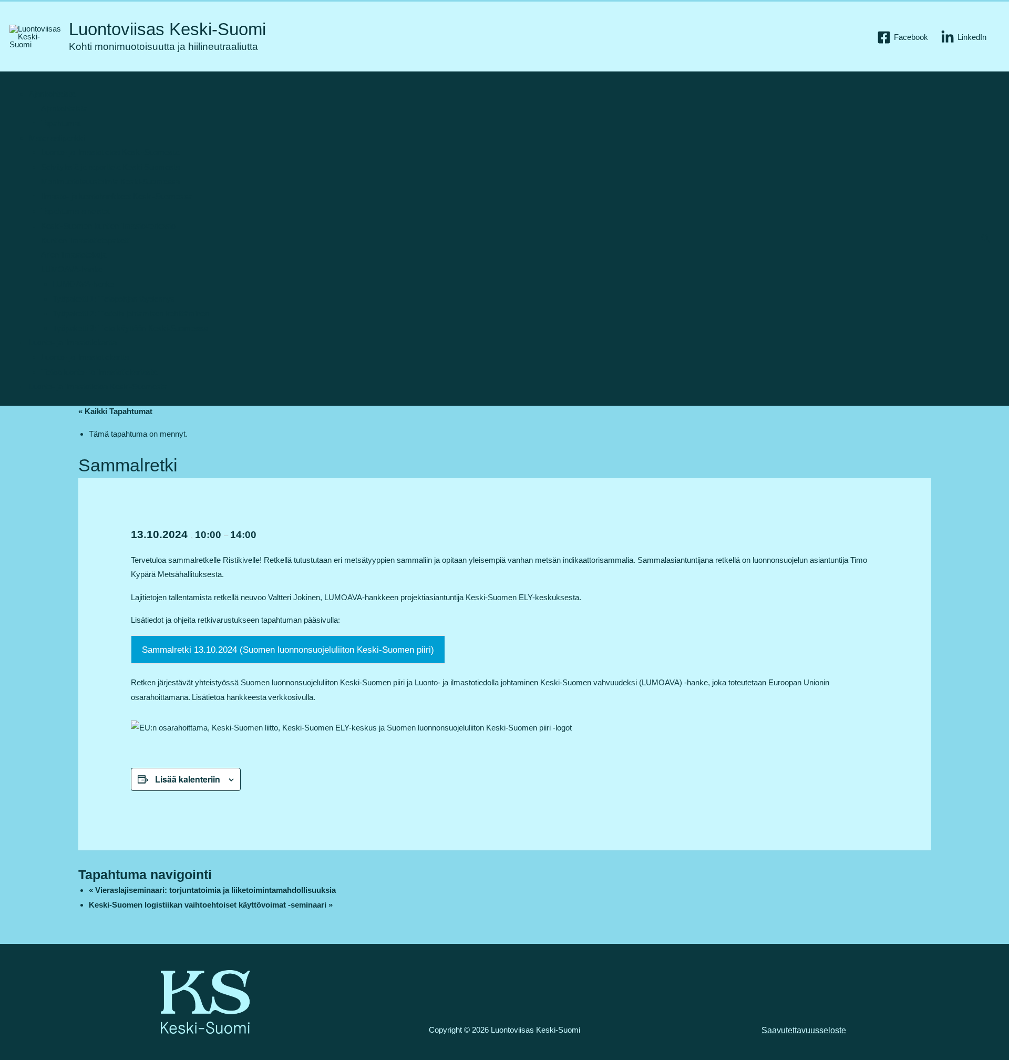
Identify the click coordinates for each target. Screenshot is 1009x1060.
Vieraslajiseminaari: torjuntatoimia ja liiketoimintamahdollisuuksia (212, 890)
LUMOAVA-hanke (71, 269)
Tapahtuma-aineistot (75, 211)
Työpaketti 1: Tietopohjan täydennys (114, 298)
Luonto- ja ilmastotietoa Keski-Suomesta (110, 152)
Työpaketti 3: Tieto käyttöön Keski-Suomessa (130, 328)
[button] (986, 238)
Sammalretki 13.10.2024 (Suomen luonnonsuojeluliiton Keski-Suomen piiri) (288, 650)
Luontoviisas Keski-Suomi (167, 29)
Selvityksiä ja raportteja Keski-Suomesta (110, 166)
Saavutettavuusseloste (803, 1030)
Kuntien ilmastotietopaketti (85, 240)
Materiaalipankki (57, 137)
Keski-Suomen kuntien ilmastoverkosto (108, 225)
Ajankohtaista (52, 93)
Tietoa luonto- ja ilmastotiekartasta (99, 371)
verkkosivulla (290, 697)
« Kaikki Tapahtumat (115, 411)
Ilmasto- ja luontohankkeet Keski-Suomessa (116, 196)
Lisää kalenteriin (187, 779)
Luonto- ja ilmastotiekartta (73, 342)
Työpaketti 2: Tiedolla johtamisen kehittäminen (131, 313)
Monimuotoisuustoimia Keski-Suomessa (110, 181)
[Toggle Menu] (28, 81)
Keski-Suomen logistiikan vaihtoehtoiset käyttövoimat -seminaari (211, 904)
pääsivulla (321, 619)
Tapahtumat (61, 123)
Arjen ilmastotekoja (73, 254)
